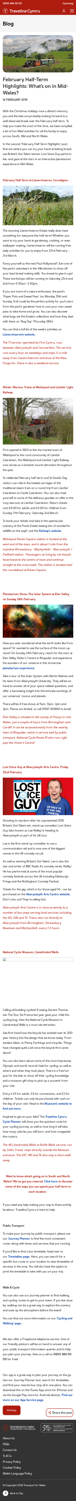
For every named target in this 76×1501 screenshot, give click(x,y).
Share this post (62, 1412)
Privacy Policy (12, 1461)
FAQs (6, 1444)
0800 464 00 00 (12, 3)
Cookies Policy (12, 1467)
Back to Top (16, 1493)
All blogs (11, 1410)
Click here (51, 1181)
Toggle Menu (72, 11)
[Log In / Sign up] (64, 11)
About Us (9, 1438)
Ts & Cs (7, 1455)
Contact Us (10, 1450)
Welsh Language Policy (17, 1473)
